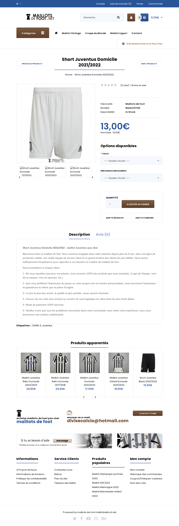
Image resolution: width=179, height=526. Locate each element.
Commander (155, 3)
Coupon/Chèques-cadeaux (146, 478)
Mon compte (137, 469)
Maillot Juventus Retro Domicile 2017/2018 (60, 381)
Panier (140, 3)
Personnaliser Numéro (114, 170)
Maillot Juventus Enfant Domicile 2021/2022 (119, 381)
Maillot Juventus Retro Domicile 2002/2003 (31, 381)
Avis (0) (103, 234)
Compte (100, 3)
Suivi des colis (138, 483)
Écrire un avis (139, 85)
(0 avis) (124, 85)
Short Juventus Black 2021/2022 (148, 379)
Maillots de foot (135, 104)
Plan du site (60, 478)
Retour (58, 474)
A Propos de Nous (26, 469)
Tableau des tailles (65, 483)
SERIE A (37, 325)
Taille (105, 153)
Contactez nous (63, 469)
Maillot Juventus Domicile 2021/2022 (89, 381)
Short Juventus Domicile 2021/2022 (94, 74)
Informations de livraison (30, 474)
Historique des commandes (146, 474)
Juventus (47, 325)
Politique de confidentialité (31, 478)
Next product (149, 63)
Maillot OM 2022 (101, 482)
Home (68, 74)
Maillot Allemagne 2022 (105, 487)
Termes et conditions (28, 483)
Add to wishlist (115, 217)
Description (79, 234)
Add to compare (144, 217)
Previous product (32, 63)
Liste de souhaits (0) (120, 3)
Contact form (147, 413)
